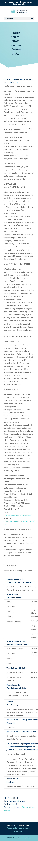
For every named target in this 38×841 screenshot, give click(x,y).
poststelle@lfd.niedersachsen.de (17, 515)
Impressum (11, 825)
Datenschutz (24, 825)
